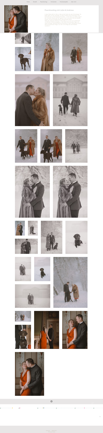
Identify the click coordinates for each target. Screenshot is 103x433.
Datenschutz (54, 430)
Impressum (48, 430)
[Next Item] (100, 416)
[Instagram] (51, 401)
